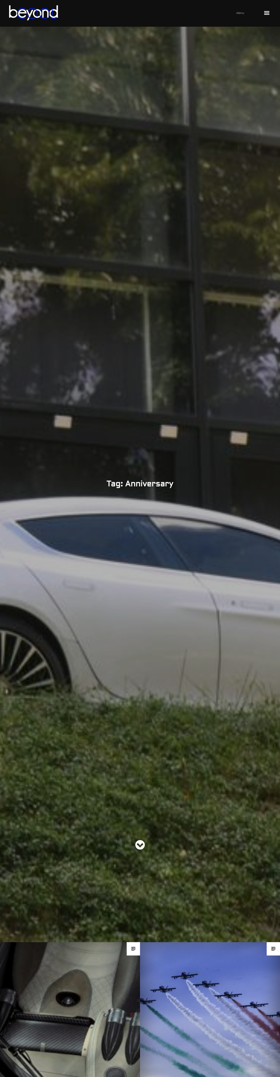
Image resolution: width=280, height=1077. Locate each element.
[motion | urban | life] (134, 13)
